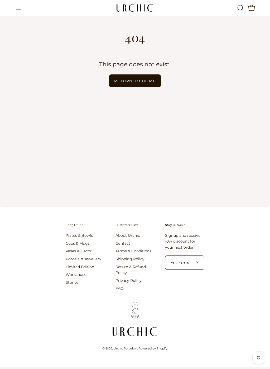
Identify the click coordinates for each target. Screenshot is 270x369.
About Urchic (127, 235)
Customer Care (126, 225)
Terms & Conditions (133, 251)
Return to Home (135, 81)
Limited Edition (80, 266)
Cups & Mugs (78, 243)
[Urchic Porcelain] (135, 8)
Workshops (76, 274)
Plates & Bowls (79, 235)
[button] (240, 8)
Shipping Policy (129, 259)
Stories (72, 282)
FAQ (119, 288)
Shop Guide (74, 225)
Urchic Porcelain (125, 348)
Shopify (162, 348)
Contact (122, 243)
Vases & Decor (79, 251)
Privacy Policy (128, 280)
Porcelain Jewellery (83, 259)
